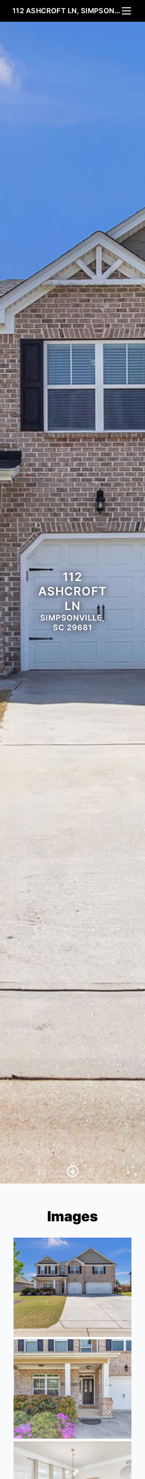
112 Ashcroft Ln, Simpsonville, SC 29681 (66, 11)
